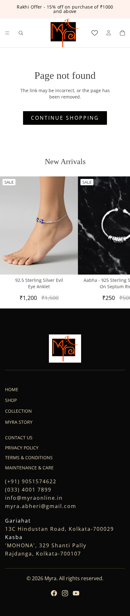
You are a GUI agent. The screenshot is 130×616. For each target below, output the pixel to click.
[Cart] (122, 33)
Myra (50, 578)
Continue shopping (65, 117)
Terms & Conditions (29, 457)
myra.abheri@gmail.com (40, 505)
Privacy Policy (21, 448)
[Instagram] (65, 593)
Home (11, 389)
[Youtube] (76, 593)
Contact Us (18, 438)
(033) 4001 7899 (28, 489)
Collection (18, 411)
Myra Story (18, 422)
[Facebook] (54, 593)
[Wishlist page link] (95, 33)
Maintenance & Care (29, 468)
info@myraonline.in (34, 497)
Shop (11, 400)
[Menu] (7, 33)
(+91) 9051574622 (30, 481)
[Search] (21, 33)
